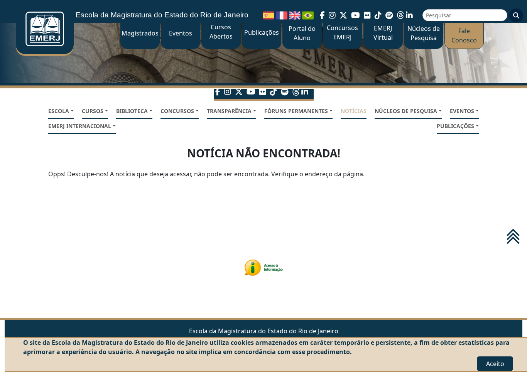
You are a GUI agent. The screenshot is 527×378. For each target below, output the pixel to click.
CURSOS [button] (92, 111)
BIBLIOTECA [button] (132, 111)
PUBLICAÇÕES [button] (455, 126)
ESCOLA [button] (58, 111)
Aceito (495, 363)
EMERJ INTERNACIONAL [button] (79, 126)
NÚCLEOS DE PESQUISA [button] (406, 111)
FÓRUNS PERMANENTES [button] (296, 111)
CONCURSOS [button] (177, 111)
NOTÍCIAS (354, 111)
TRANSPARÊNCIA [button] (229, 111)
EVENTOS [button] (462, 111)
